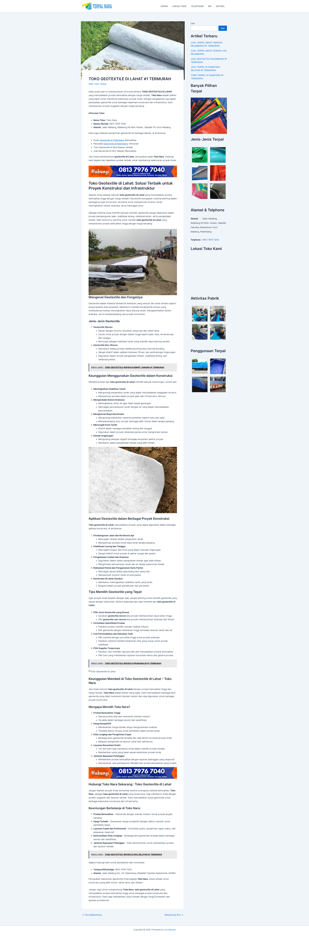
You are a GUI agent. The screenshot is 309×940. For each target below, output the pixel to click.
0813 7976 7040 (210, 239)
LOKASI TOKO (179, 6)
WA (209, 6)
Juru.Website (170, 929)
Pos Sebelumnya (92, 915)
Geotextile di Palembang (112, 140)
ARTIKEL (220, 6)
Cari (193, 23)
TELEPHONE (197, 6)
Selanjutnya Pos (173, 915)
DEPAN (164, 6)
